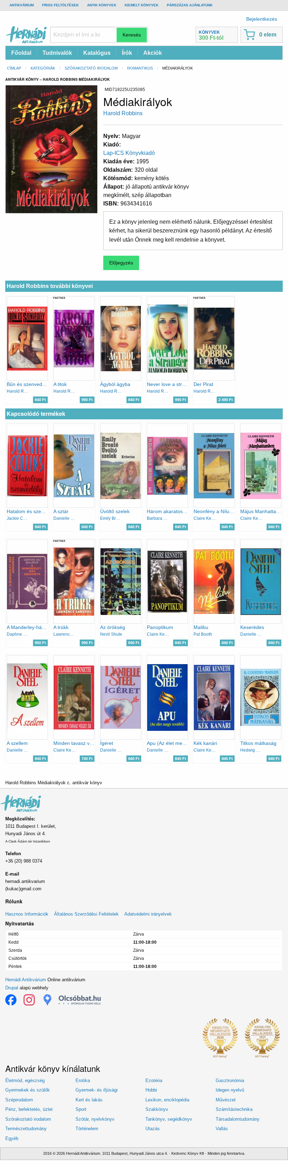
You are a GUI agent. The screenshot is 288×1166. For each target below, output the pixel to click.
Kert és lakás (89, 1099)
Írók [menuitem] (127, 53)
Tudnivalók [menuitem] (57, 53)
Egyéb (11, 1138)
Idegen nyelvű (230, 1090)
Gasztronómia (230, 1080)
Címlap (14, 68)
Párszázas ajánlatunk (189, 5)
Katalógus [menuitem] (97, 53)
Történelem (87, 1128)
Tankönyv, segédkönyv (168, 1119)
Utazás (152, 1128)
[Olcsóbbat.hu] (80, 1000)
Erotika (83, 1080)
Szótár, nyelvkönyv (95, 1119)
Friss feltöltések (60, 5)
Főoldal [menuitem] (21, 53)
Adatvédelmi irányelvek (148, 914)
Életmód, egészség (25, 1080)
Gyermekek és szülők (27, 1090)
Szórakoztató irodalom (91, 68)
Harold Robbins (123, 113)
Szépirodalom (19, 1099)
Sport (81, 1109)
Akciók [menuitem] (152, 53)
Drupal (11, 987)
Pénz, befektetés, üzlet (29, 1109)
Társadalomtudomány (238, 1119)
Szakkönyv (156, 1109)
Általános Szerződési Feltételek (86, 914)
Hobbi (151, 1090)
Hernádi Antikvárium (25, 979)
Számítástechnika (234, 1109)
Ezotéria (153, 1080)
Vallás (222, 1128)
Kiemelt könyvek (141, 5)
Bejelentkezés (261, 19)
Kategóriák (43, 68)
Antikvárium (21, 5)
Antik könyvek (101, 5)
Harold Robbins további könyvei (50, 286)
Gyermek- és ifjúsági (97, 1090)
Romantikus (140, 68)
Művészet (226, 1099)
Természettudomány (26, 1128)
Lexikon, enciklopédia (167, 1099)
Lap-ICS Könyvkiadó (129, 153)
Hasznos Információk (26, 914)
